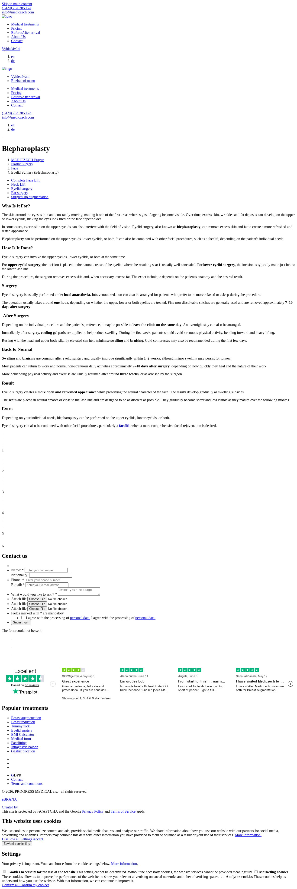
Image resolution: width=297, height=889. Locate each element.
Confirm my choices (34, 885)
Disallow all (11, 839)
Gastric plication (23, 751)
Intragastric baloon (24, 747)
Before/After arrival (25, 32)
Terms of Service (123, 811)
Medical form (21, 739)
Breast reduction (23, 722)
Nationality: (20, 575)
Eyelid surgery (21, 189)
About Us (18, 37)
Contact (17, 41)
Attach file (19, 599)
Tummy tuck (21, 726)
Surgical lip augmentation (29, 197)
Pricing (16, 28)
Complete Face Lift (25, 180)
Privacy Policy (92, 811)
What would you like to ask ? (34, 594)
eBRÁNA (9, 799)
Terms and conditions (26, 784)
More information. (248, 835)
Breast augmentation (26, 718)
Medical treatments (25, 24)
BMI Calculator (22, 734)
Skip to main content (17, 4)
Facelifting (19, 743)
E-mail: (18, 585)
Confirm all (10, 885)
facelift (124, 426)
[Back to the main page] (7, 16)
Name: (17, 570)
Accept (38, 839)
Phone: (17, 580)
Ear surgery (19, 193)
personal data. (80, 618)
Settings (26, 839)
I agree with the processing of (123, 618)
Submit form (21, 622)
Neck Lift (18, 184)
